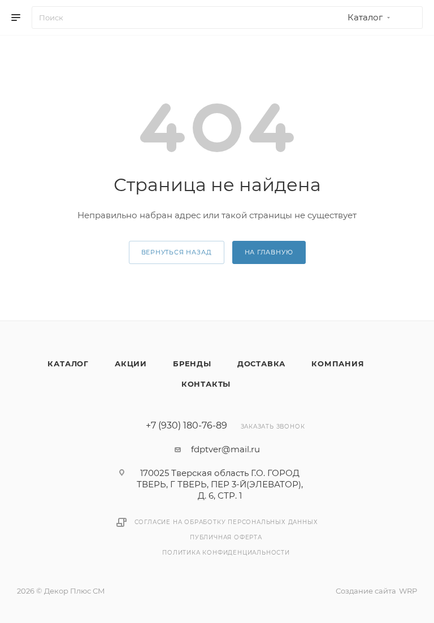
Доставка (261, 363)
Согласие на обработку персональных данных (226, 522)
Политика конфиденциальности (226, 552)
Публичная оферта (226, 537)
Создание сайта (366, 590)
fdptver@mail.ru (225, 449)
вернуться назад (176, 252)
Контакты (206, 383)
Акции (131, 363)
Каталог (68, 363)
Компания (337, 363)
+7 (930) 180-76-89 (186, 425)
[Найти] (409, 17)
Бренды (192, 363)
